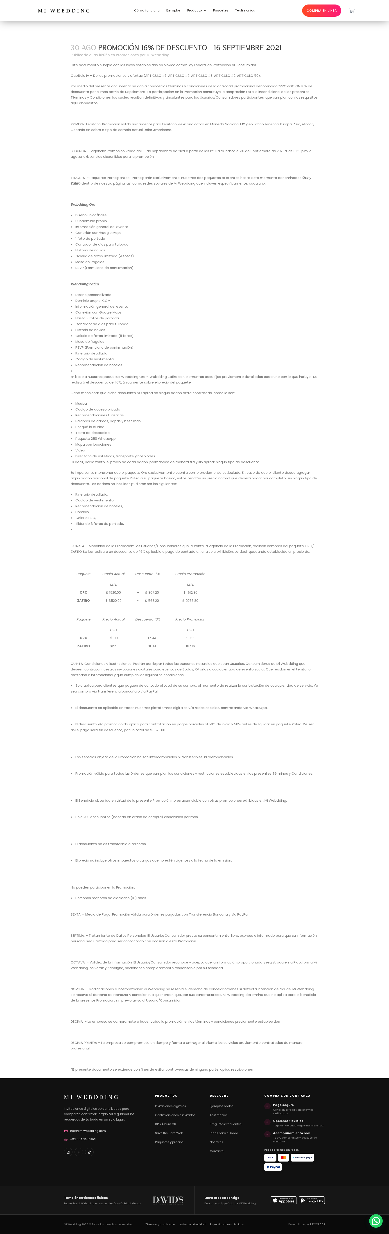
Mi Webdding (158, 55)
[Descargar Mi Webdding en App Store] (283, 1200)
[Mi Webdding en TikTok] (89, 1152)
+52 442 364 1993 (83, 1139)
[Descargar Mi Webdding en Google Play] (312, 1200)
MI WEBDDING (91, 1097)
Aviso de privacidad (193, 1224)
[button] (376, 1221)
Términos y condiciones (160, 1224)
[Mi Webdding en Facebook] (79, 1152)
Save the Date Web (169, 1133)
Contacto (217, 1151)
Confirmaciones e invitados (175, 1115)
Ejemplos (173, 10)
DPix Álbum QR (165, 1124)
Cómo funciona (147, 10)
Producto (194, 10)
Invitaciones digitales (170, 1106)
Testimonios (245, 10)
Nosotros (216, 1142)
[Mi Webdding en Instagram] (68, 1152)
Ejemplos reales (221, 1106)
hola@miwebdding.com (88, 1131)
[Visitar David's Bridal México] (168, 1200)
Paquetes (220, 10)
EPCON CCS (317, 1224)
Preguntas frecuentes (226, 1124)
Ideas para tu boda (224, 1133)
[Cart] (352, 10)
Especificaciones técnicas (227, 1224)
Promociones (127, 55)
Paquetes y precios (169, 1142)
